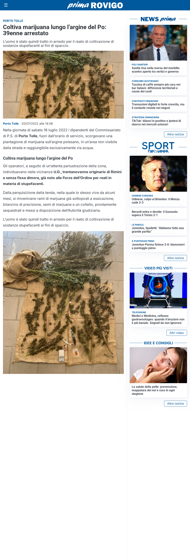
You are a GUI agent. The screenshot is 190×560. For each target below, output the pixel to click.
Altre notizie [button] (175, 134)
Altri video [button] (177, 333)
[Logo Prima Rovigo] (95, 5)
